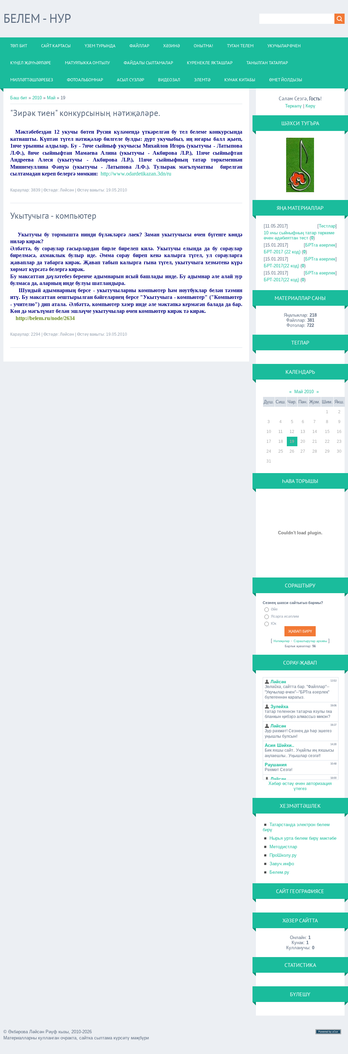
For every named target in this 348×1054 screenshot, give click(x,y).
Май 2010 (304, 391)
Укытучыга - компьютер (53, 215)
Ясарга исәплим (285, 616)
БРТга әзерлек (320, 245)
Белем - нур (37, 18)
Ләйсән (67, 190)
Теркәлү (293, 105)
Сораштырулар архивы (310, 641)
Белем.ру (279, 872)
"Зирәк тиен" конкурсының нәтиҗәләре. (85, 112)
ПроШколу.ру (283, 855)
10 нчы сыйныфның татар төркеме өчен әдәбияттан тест (299, 235)
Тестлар (327, 226)
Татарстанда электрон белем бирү (296, 827)
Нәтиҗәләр (282, 641)
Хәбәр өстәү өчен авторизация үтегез (300, 786)
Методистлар (283, 846)
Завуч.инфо (281, 863)
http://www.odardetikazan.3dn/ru (136, 174)
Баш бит (18, 97)
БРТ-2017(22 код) (281, 265)
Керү (310, 105)
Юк (273, 623)
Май (51, 97)
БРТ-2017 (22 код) (282, 251)
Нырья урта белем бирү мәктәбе (302, 838)
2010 (37, 97)
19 (292, 441)
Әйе (274, 609)
